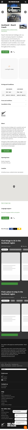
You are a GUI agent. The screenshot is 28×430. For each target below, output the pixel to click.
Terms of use (4, 400)
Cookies (3, 403)
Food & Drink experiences (15, 249)
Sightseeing (4, 249)
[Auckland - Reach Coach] (23, 26)
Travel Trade (3, 413)
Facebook (5, 378)
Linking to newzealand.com (7, 398)
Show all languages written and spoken (10, 212)
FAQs (2, 393)
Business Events (4, 415)
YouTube (4, 380)
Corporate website (5, 417)
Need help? (3, 387)
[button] (2, 2)
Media (2, 410)
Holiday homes (5, 300)
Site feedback (4, 386)
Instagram (5, 376)
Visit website (5, 52)
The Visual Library (5, 412)
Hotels (12, 300)
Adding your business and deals (8, 396)
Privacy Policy (4, 401)
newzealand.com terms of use (8, 356)
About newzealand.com (6, 395)
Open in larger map (5, 203)
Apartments (19, 300)
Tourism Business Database (7, 418)
